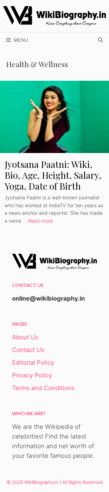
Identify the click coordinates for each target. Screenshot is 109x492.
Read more (40, 221)
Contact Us (28, 350)
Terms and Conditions (43, 388)
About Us (25, 337)
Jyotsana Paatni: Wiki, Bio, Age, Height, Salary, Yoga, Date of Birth (53, 175)
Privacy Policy (32, 375)
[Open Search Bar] (100, 39)
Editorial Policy (33, 362)
